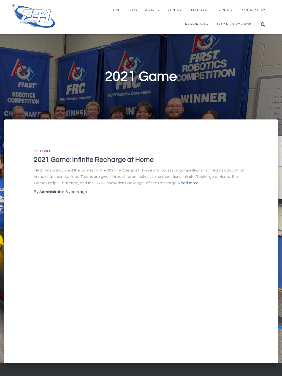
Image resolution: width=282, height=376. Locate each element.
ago (76, 192)
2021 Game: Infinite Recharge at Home (94, 159)
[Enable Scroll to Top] (271, 365)
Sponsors (199, 10)
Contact (175, 10)
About (151, 10)
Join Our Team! (253, 10)
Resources (195, 24)
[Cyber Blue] (33, 17)
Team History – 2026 (233, 24)
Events (223, 10)
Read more (188, 183)
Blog (132, 10)
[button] (158, 10)
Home (115, 10)
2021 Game (43, 151)
